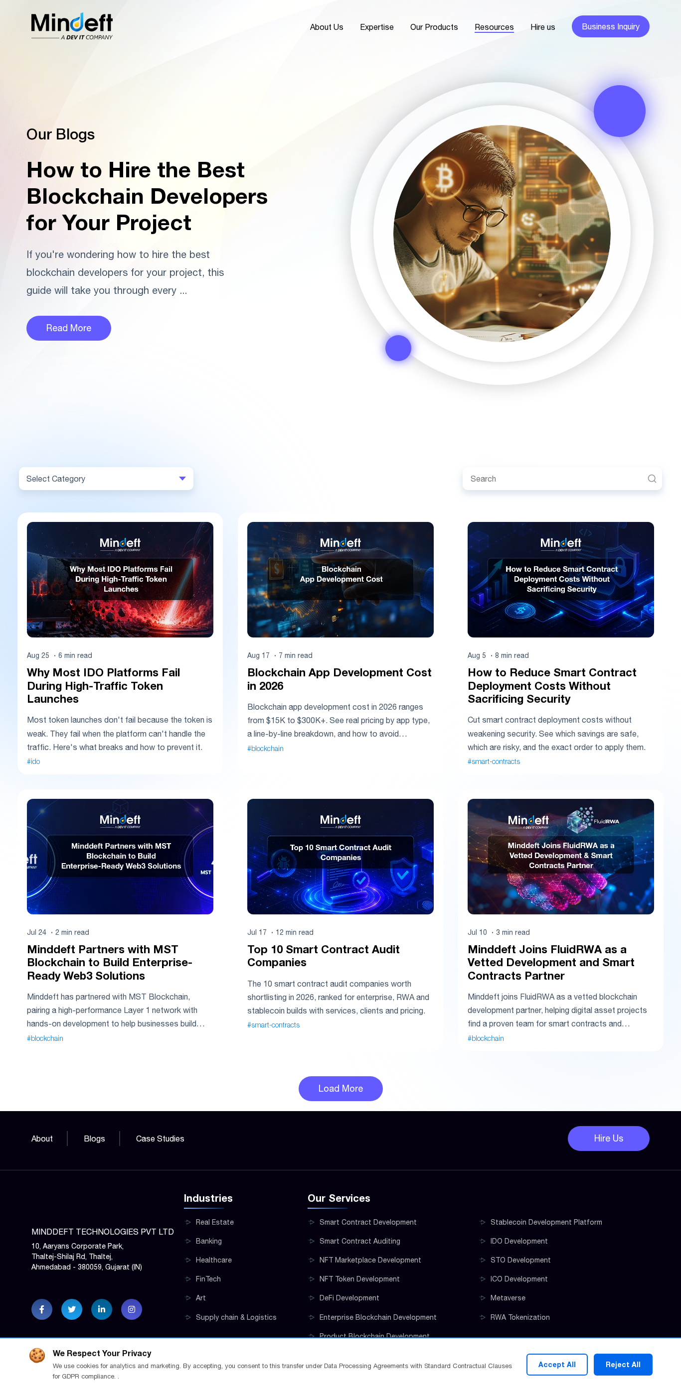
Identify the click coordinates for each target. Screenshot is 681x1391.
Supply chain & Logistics (236, 1317)
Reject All (623, 1364)
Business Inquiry (611, 26)
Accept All (557, 1364)
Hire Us (608, 1138)
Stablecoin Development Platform (546, 1222)
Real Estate (215, 1222)
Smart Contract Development (368, 1222)
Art (201, 1298)
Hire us (542, 26)
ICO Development (519, 1279)
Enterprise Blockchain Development (378, 1317)
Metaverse (508, 1298)
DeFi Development (349, 1298)
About (42, 1138)
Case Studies (160, 1138)
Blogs (94, 1138)
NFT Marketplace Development (370, 1260)
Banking (209, 1241)
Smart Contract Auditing (360, 1241)
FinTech (208, 1279)
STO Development (521, 1260)
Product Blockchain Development (375, 1336)
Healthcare (214, 1260)
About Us (326, 26)
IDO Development (519, 1241)
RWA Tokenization (520, 1317)
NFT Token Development (360, 1279)
